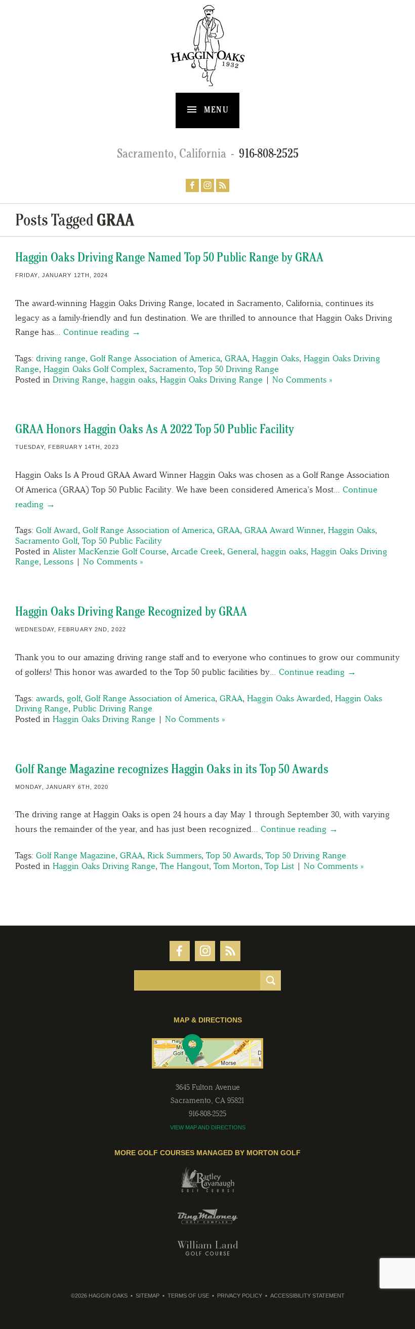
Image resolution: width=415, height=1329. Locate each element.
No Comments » (302, 379)
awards (49, 698)
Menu (215, 109)
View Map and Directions (207, 1127)
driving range (61, 358)
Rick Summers (174, 855)
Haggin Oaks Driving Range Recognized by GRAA (131, 611)
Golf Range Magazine (75, 855)
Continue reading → (102, 332)
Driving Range (79, 379)
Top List (279, 866)
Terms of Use (188, 1296)
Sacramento (171, 369)
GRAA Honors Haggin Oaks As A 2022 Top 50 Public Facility (154, 429)
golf (73, 698)
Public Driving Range (112, 708)
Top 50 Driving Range (238, 369)
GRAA (236, 358)
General (242, 551)
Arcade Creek (197, 551)
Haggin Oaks (275, 358)
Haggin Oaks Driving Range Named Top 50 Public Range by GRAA (169, 257)
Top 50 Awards (233, 855)
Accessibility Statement (307, 1296)
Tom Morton (237, 866)
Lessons (58, 561)
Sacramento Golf (46, 541)
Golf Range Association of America (155, 358)
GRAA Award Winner (283, 530)
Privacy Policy (239, 1296)
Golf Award (57, 530)
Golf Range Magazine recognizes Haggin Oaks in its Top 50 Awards (171, 769)
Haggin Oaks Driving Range (211, 379)
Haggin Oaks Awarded (288, 698)
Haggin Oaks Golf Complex (94, 369)
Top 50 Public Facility (122, 541)
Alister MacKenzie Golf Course (110, 551)
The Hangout (184, 866)
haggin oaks (132, 379)
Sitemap (147, 1296)
